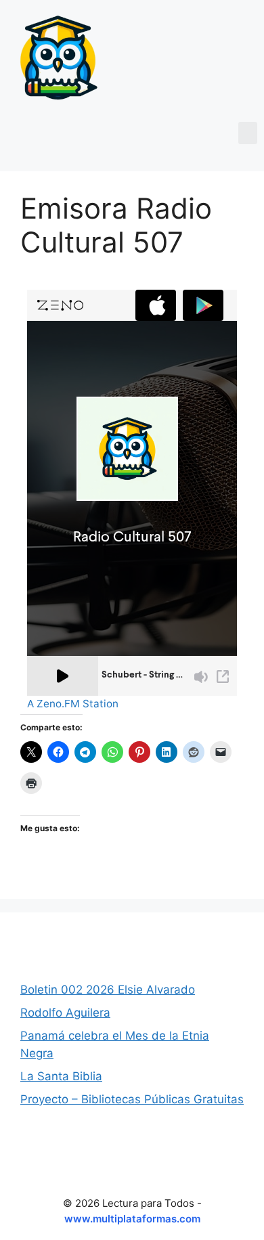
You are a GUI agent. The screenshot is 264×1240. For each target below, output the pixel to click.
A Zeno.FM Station (72, 704)
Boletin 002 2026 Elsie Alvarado (107, 989)
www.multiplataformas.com (132, 1218)
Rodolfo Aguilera (65, 1012)
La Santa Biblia (61, 1076)
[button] (247, 133)
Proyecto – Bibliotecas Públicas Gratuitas (132, 1099)
